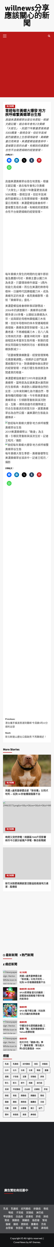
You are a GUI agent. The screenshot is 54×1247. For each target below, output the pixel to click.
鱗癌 (35, 1227)
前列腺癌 (26, 1064)
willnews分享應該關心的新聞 (27, 16)
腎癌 (42, 1095)
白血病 (27, 1089)
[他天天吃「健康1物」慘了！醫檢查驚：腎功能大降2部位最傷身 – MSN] (10, 1049)
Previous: (26, 722)
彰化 (7, 1083)
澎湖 (7, 1089)
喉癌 (38, 1070)
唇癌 (46, 1208)
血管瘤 (23, 1108)
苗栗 (14, 1108)
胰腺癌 (23, 1095)
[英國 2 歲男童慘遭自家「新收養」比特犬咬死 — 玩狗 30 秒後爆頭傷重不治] (27, 771)
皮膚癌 (37, 1089)
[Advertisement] (27, 69)
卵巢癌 (45, 1064)
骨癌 (28, 1227)
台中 (7, 1070)
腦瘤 (7, 1102)
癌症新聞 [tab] (11, 964)
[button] (6, 35)
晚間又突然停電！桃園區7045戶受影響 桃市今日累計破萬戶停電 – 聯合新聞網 (25, 838)
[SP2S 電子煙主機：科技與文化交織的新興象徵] (10, 1010)
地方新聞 (10, 106)
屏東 (42, 1077)
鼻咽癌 (33, 1114)
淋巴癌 (39, 1083)
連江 (32, 1108)
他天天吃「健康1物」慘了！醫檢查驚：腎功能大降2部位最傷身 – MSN (32, 1045)
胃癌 (14, 1095)
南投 (36, 1064)
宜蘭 (24, 1077)
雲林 (7, 1114)
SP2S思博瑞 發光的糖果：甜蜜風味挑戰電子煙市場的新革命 (32, 996)
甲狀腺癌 (16, 1089)
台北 (14, 1070)
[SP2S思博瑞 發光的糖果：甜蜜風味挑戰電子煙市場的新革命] (10, 993)
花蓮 (7, 1108)
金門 (40, 1108)
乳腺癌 (15, 1064)
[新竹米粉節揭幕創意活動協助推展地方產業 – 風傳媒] (27, 863)
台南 (22, 1070)
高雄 (24, 1114)
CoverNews (20, 1242)
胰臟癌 (33, 1095)
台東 (30, 1070)
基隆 (7, 1077)
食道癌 (15, 1114)
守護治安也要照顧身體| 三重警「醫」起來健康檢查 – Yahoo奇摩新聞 (33, 1029)
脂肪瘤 (35, 1220)
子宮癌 (15, 1077)
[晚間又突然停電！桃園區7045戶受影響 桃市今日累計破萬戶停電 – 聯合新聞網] (27, 817)
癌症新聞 (31, 989)
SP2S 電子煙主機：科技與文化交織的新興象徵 (32, 1012)
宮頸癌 (33, 1077)
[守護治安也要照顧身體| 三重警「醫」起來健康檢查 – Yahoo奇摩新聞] (10, 1033)
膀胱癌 (23, 1102)
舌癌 (42, 1102)
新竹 (22, 1083)
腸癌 (14, 1102)
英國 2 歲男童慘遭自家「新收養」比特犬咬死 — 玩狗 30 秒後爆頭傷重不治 (26, 792)
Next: (25, 735)
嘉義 (46, 1070)
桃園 (30, 1083)
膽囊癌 (33, 1102)
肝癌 (46, 1089)
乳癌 (7, 1064)
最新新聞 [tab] (11, 955)
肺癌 (7, 1095)
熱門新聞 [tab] (27, 955)
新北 (14, 1083)
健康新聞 (23, 989)
